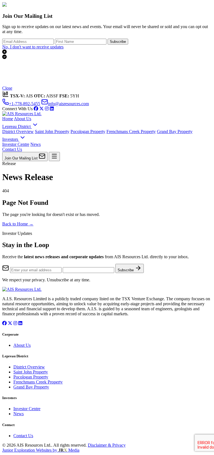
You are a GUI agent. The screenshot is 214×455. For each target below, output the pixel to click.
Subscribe (118, 42)
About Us (22, 118)
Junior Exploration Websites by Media (40, 450)
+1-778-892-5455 (24, 103)
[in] (47, 108)
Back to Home (17, 224)
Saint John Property (52, 131)
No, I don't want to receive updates (33, 47)
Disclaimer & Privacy (107, 445)
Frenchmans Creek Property (131, 131)
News (35, 144)
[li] (52, 108)
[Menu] (54, 156)
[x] (41, 108)
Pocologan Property (87, 131)
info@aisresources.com (68, 103)
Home (7, 118)
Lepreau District (17, 126)
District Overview (18, 131)
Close (7, 88)
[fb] (36, 108)
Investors (10, 139)
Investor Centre (15, 144)
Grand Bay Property (175, 131)
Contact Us (12, 149)
